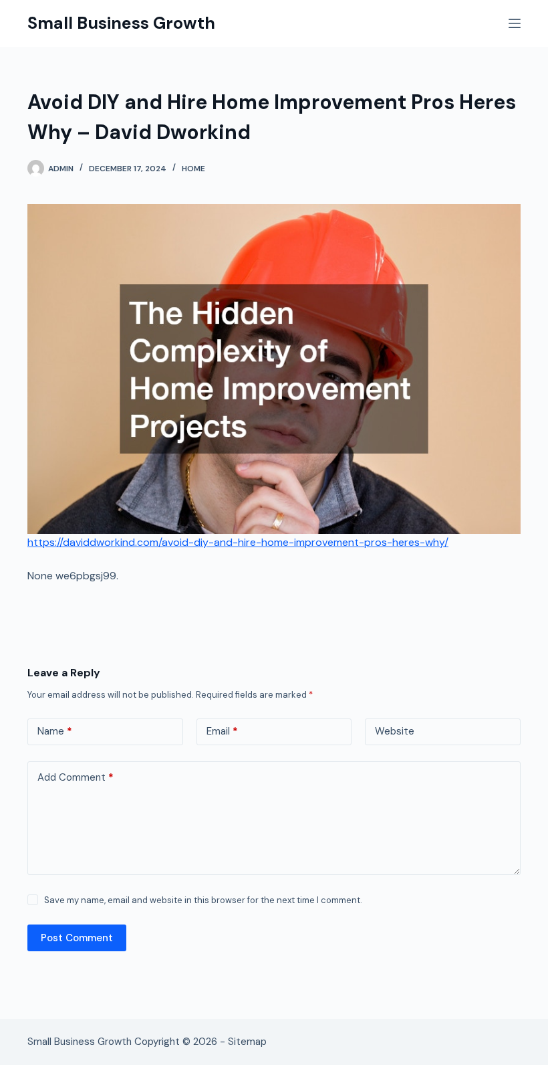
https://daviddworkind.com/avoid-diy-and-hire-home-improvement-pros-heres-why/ (237, 542)
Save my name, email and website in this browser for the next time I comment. (203, 900)
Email (222, 731)
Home (193, 168)
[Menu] (515, 23)
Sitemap (247, 1041)
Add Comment (75, 777)
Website (394, 731)
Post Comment (77, 938)
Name (54, 731)
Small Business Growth (121, 23)
